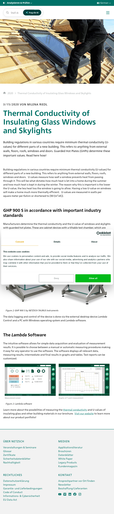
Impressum (9, 484)
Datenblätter (65, 455)
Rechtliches (12, 475)
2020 (10, 93)
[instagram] (79, 494)
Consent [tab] (20, 242)
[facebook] (74, 494)
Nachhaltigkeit (11, 462)
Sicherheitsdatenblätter (16, 458)
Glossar (7, 451)
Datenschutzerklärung (16, 480)
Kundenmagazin (67, 466)
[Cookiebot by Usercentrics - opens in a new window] (98, 234)
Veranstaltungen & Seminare (19, 447)
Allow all (93, 278)
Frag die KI (34, 12)
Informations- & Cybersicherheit (21, 496)
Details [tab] (57, 242)
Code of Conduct (13, 492)
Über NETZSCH (13, 441)
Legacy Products (67, 462)
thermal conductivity (75, 409)
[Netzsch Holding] (4, 3)
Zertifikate (9, 455)
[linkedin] (69, 494)
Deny (56, 278)
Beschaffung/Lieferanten (72, 488)
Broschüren (64, 451)
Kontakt (65, 475)
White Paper (65, 458)
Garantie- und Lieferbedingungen (22, 488)
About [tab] (94, 242)
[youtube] (59, 494)
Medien (64, 441)
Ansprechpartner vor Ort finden (76, 480)
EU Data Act (10, 499)
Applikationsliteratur (70, 447)
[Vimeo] (64, 494)
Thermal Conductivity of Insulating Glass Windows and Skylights (54, 93)
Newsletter (64, 484)
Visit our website (84, 413)
